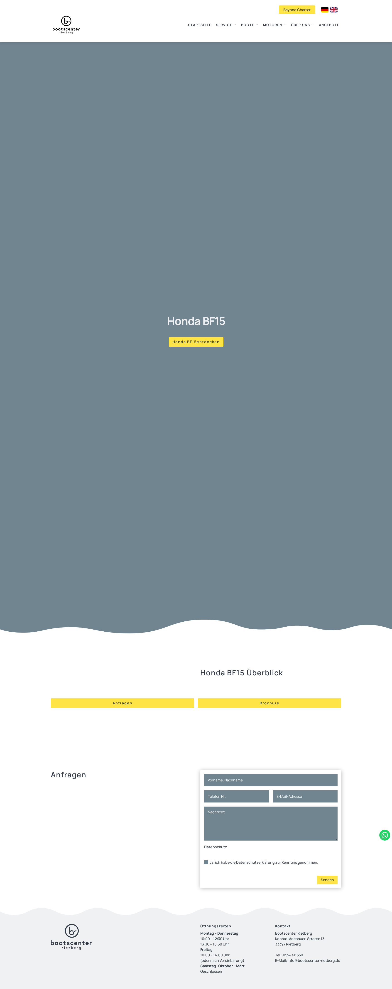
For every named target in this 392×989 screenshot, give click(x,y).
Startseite (199, 25)
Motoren (272, 25)
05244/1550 (293, 955)
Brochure (269, 703)
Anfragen (122, 703)
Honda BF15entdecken (196, 341)
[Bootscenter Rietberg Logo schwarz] (66, 25)
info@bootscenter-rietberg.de (314, 960)
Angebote (329, 25)
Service (224, 25)
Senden (327, 879)
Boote (247, 25)
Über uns (300, 25)
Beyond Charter (295, 9)
